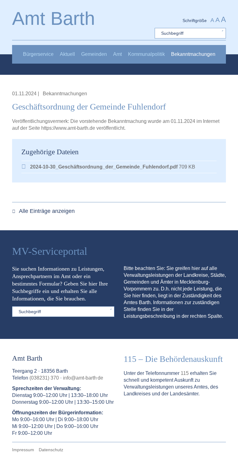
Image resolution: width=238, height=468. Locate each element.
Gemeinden (94, 54)
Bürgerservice (38, 54)
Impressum (23, 449)
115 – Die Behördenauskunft (173, 359)
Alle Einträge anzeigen (46, 211)
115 (185, 373)
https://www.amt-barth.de (68, 128)
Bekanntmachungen (193, 54)
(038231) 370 (44, 377)
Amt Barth (53, 18)
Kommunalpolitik (146, 54)
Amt (117, 54)
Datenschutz (51, 449)
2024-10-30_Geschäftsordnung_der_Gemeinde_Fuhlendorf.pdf (104, 166)
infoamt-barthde (83, 377)
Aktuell (67, 54)
